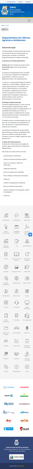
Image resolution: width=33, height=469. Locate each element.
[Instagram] (2, 20)
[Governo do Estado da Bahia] (16, 457)
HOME (3, 25)
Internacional (11, 2)
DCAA (7, 25)
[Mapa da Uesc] (12, 20)
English (20, 2)
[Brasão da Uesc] (4, 10)
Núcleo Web (20, 466)
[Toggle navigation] (29, 20)
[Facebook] (5, 20)
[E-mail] (10, 20)
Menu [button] (4, 29)
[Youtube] (7, 20)
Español (28, 2)
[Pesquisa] (14, 20)
